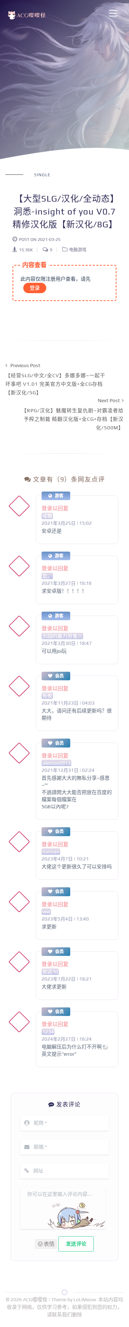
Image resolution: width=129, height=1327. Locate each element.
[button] (46, 1244)
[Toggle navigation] (113, 13)
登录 (35, 288)
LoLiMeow (84, 1299)
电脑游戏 (77, 249)
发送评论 (76, 1244)
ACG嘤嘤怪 (35, 1299)
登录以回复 (55, 508)
